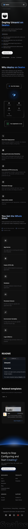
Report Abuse (18, 500)
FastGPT (3, 500)
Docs (2, 478)
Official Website (6, 57)
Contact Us (18, 497)
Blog (2, 486)
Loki (8, 413)
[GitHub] (6, 515)
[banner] (6, 4)
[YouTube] (18, 515)
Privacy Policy (15, 508)
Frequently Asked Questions (5, 489)
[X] (14, 515)
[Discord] (10, 515)
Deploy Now (6, 52)
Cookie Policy (22, 508)
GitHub (13, 57)
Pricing (3, 497)
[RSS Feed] (22, 515)
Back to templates (6, 8)
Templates (17, 481)
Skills (16, 478)
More (4, 396)
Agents (3, 481)
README (19, 57)
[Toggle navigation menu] (23, 4)
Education (3, 483)
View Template (17, 420)
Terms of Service (7, 508)
